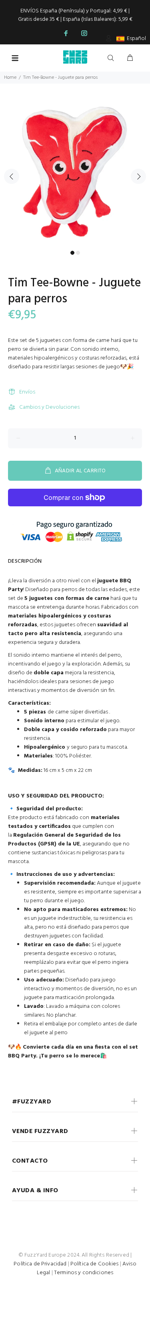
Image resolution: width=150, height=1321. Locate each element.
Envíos (27, 392)
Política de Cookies (94, 1264)
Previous (11, 176)
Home (10, 78)
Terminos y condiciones (83, 1272)
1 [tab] (72, 253)
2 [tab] (78, 253)
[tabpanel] (75, 172)
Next (138, 176)
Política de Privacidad (40, 1264)
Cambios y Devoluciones (49, 407)
